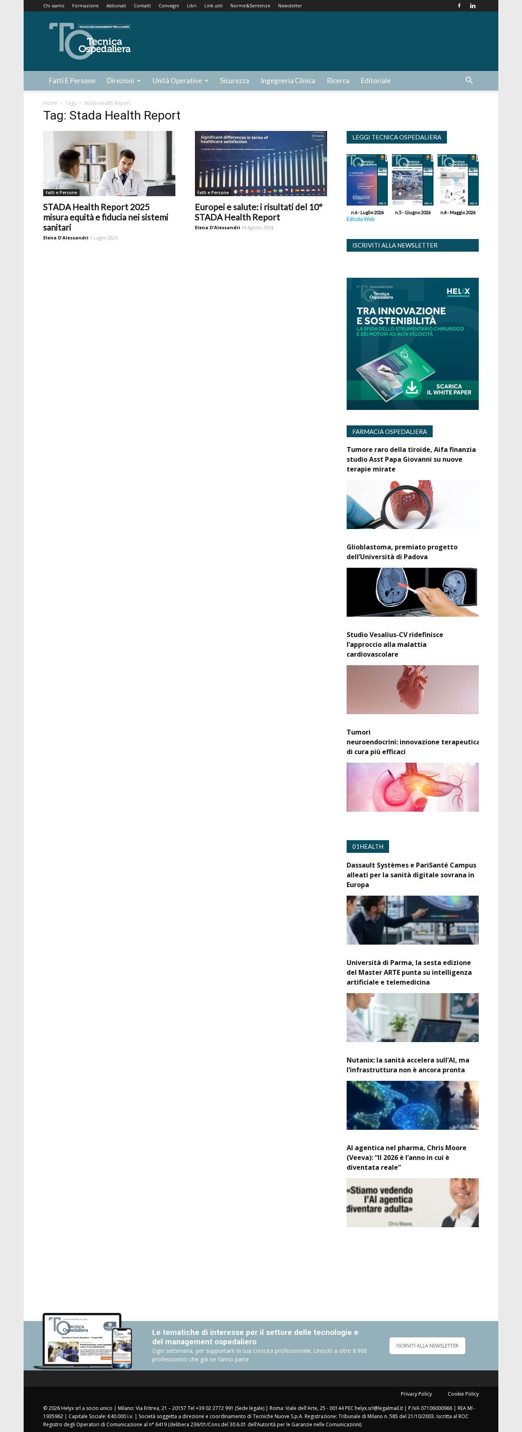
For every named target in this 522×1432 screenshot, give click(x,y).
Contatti (142, 5)
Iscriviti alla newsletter (395, 245)
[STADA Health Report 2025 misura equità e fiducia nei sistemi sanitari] (109, 163)
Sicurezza (234, 80)
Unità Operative (177, 80)
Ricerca (338, 80)
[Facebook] (459, 5)
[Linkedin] (473, 5)
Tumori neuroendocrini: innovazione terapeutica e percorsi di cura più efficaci (430, 742)
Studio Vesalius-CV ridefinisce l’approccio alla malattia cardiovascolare (395, 644)
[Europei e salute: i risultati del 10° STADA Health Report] (261, 163)
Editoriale (376, 80)
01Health (367, 846)
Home (50, 103)
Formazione (85, 5)
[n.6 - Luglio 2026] (367, 182)
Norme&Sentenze (250, 5)
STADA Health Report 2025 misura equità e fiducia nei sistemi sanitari (105, 216)
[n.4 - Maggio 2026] (458, 182)
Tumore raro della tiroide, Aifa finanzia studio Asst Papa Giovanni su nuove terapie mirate (411, 459)
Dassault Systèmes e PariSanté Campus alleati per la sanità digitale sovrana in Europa (411, 875)
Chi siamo (53, 5)
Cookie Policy (463, 1393)
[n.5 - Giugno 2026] (412, 182)
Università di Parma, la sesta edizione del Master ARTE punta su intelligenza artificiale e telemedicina (409, 972)
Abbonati (116, 5)
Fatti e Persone (72, 80)
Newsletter (290, 5)
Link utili (213, 5)
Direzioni (120, 80)
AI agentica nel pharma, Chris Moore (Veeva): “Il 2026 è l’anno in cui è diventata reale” (407, 1157)
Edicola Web (360, 219)
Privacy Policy (416, 1393)
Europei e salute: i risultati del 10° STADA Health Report (259, 211)
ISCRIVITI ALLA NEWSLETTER (427, 1345)
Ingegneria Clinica (288, 80)
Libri (192, 5)
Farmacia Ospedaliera (389, 431)
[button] (469, 81)
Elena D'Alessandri (65, 238)
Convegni (169, 5)
